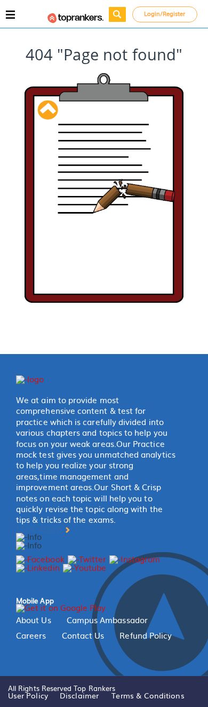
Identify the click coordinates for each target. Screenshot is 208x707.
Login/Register (165, 13)
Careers (31, 635)
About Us (33, 620)
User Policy (28, 695)
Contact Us (83, 635)
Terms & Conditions (147, 695)
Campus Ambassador (107, 620)
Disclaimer (79, 695)
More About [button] (40, 529)
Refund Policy (145, 635)
